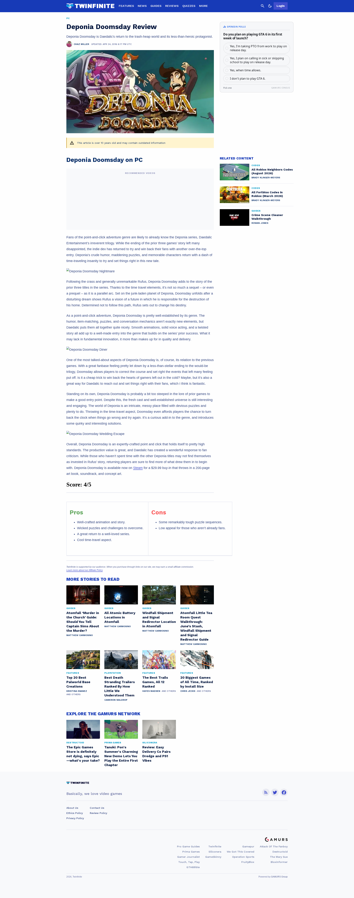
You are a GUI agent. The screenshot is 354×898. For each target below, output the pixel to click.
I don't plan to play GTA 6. (247, 78)
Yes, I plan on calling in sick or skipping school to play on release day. (257, 60)
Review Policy (98, 813)
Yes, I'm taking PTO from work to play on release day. (258, 48)
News (142, 6)
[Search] (262, 6)
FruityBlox (247, 861)
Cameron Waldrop (115, 700)
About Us (72, 807)
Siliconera (215, 851)
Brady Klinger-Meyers (265, 177)
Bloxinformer (279, 861)
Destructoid (280, 851)
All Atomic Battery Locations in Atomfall (119, 617)
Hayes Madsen (151, 691)
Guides (156, 6)
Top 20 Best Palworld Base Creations (78, 682)
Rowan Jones (259, 223)
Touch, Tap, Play (189, 861)
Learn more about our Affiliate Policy (84, 570)
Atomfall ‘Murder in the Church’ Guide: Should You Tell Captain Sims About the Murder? (82, 621)
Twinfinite (214, 846)
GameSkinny (213, 856)
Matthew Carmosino (79, 635)
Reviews (172, 6)
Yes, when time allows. (245, 70)
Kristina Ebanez (76, 691)
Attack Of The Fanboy (274, 846)
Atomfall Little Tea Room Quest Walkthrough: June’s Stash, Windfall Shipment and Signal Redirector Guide (196, 626)
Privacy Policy (75, 818)
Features (126, 6)
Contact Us (97, 807)
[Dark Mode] (270, 6)
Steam (138, 468)
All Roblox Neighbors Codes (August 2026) (272, 171)
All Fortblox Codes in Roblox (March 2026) (267, 194)
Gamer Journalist (188, 856)
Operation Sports (243, 856)
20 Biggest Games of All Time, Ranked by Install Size (196, 682)
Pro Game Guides (188, 846)
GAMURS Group (279, 876)
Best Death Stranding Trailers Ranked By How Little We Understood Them (119, 686)
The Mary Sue (279, 856)
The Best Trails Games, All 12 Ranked (155, 682)
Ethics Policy (74, 813)
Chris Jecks (187, 691)
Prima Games (191, 851)
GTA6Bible (193, 867)
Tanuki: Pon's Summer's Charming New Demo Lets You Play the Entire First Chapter (121, 756)
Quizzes (188, 6)
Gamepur (248, 846)
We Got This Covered (240, 851)
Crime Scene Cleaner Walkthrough (267, 216)
